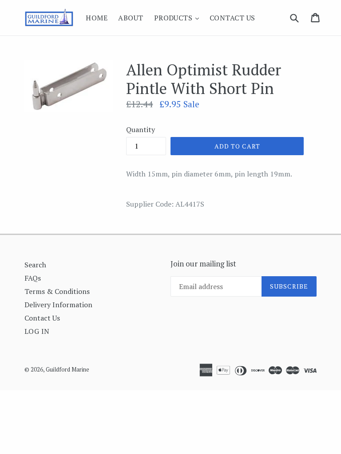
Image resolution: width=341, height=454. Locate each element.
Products (178, 17)
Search (35, 265)
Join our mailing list (203, 263)
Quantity (140, 129)
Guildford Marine (67, 369)
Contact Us (232, 18)
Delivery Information (58, 304)
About (130, 18)
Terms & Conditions (57, 291)
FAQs (32, 278)
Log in (37, 331)
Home (96, 18)
